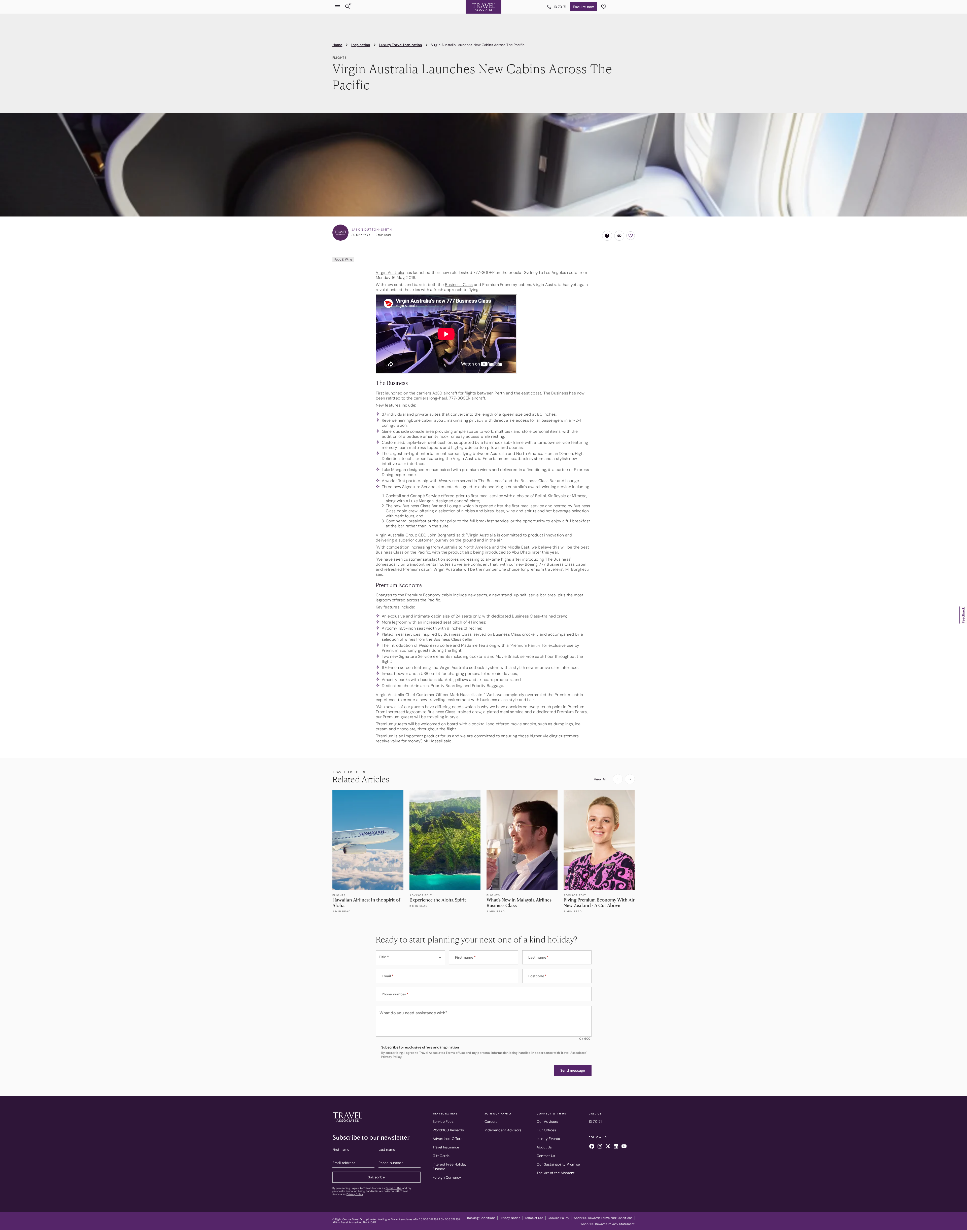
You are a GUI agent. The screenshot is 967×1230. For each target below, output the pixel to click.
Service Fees (443, 1121)
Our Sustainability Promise (558, 1164)
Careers (491, 1121)
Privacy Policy (355, 1194)
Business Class (459, 284)
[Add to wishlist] (630, 235)
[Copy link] (619, 236)
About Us (544, 1147)
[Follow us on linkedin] (616, 1147)
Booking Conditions (481, 1218)
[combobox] (410, 958)
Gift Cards (441, 1155)
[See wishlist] (604, 6)
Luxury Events (548, 1138)
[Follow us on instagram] (600, 1147)
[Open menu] (337, 7)
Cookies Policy (558, 1218)
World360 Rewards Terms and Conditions (602, 1218)
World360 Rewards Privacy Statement (607, 1224)
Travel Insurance (446, 1147)
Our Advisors (547, 1121)
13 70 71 (560, 7)
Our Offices (546, 1130)
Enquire (583, 7)
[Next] (630, 779)
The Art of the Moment (555, 1173)
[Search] (347, 7)
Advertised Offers (447, 1138)
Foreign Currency (447, 1177)
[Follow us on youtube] (624, 1147)
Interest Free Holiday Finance (450, 1166)
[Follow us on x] (608, 1147)
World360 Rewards (448, 1130)
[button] (572, 1070)
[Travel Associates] (483, 7)
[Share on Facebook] (607, 236)
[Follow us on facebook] (592, 1147)
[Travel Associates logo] (347, 1123)
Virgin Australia (390, 272)
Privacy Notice (510, 1218)
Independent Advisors (503, 1130)
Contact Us (546, 1155)
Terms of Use (393, 1188)
